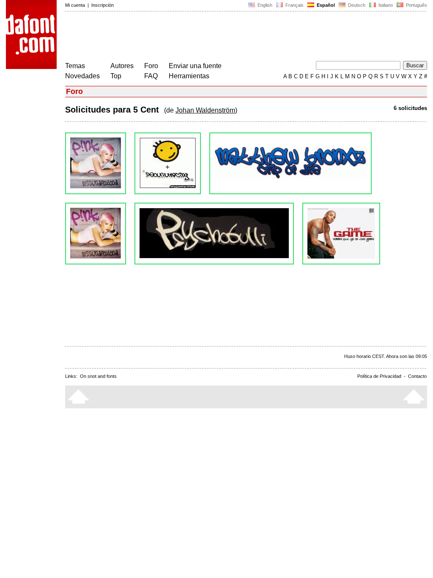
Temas (75, 65)
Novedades (82, 76)
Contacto (417, 376)
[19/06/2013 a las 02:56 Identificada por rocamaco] (290, 163)
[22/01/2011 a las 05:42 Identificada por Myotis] (341, 234)
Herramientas (189, 76)
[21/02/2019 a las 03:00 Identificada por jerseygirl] (95, 163)
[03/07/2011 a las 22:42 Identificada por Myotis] (214, 234)
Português (415, 5)
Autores (122, 65)
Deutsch (356, 5)
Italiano (385, 5)
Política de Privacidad (379, 376)
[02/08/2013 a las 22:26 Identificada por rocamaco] (167, 163)
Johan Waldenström (205, 110)
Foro (151, 65)
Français (294, 5)
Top (115, 76)
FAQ (151, 76)
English (264, 5)
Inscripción (102, 5)
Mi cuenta (75, 5)
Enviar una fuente (195, 65)
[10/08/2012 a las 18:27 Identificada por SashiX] (95, 234)
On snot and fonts (98, 376)
